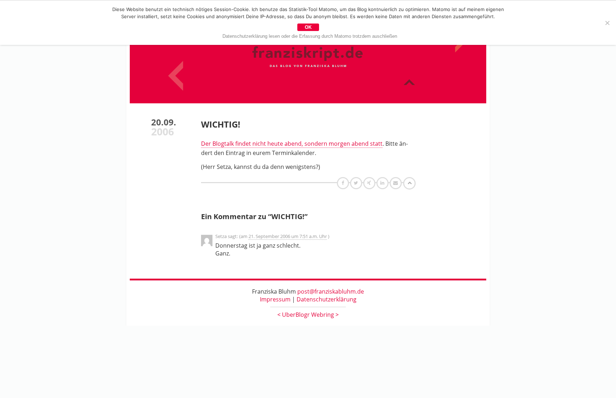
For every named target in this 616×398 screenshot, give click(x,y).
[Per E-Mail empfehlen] (396, 182)
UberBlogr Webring (308, 315)
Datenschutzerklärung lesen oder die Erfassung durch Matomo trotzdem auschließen (309, 36)
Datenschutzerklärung (326, 299)
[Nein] (607, 22)
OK (308, 27)
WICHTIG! (220, 124)
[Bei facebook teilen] (344, 182)
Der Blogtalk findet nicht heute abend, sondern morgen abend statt (292, 144)
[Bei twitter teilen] (357, 182)
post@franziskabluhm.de (330, 291)
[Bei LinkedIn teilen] (383, 182)
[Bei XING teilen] (370, 182)
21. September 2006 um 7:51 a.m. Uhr (287, 236)
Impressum (275, 299)
